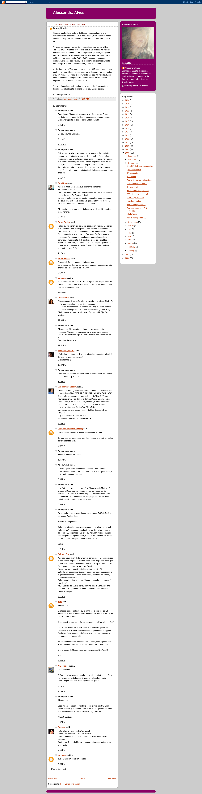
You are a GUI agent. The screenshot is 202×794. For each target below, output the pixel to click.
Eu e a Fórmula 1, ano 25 (138, 191)
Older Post (111, 778)
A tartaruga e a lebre (135, 198)
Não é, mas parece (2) (136, 218)
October (131, 163)
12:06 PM (62, 320)
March (130, 243)
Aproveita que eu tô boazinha (139, 180)
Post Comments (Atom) (70, 784)
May (129, 236)
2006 (127, 258)
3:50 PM (61, 504)
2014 (127, 132)
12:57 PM (62, 460)
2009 (127, 149)
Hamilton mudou (134, 201)
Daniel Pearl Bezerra (67, 387)
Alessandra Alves (68, 12)
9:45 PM (61, 125)
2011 (127, 142)
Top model (131, 177)
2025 (127, 104)
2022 (127, 111)
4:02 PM (61, 764)
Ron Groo (62, 183)
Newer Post (53, 778)
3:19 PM (61, 382)
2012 (127, 139)
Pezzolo (61, 727)
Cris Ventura (63, 297)
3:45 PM (61, 479)
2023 (127, 107)
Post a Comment (58, 769)
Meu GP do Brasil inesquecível (140, 166)
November (132, 160)
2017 (127, 121)
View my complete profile (136, 86)
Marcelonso (63, 666)
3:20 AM (61, 446)
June (129, 233)
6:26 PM (61, 424)
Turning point (132, 187)
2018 (127, 118)
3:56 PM (61, 750)
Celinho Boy (63, 554)
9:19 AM (61, 273)
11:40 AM (62, 292)
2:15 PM (61, 691)
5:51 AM (61, 178)
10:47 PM (62, 145)
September (132, 222)
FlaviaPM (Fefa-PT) (66, 351)
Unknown (62, 278)
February (131, 247)
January (131, 250)
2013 (127, 135)
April (129, 240)
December (132, 156)
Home (82, 778)
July (129, 229)
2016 (127, 125)
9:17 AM (61, 217)
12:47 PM (62, 365)
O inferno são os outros (137, 184)
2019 (127, 114)
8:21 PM (61, 549)
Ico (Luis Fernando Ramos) (70, 429)
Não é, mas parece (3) (136, 205)
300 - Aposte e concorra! (137, 194)
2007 (127, 255)
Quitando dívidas (134, 170)
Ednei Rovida (64, 222)
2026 (127, 100)
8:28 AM (61, 661)
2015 (127, 128)
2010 (127, 146)
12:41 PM (62, 345)
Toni (60, 602)
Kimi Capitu (132, 214)
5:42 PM (61, 722)
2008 (127, 153)
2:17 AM (61, 597)
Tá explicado (132, 173)
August (130, 226)
